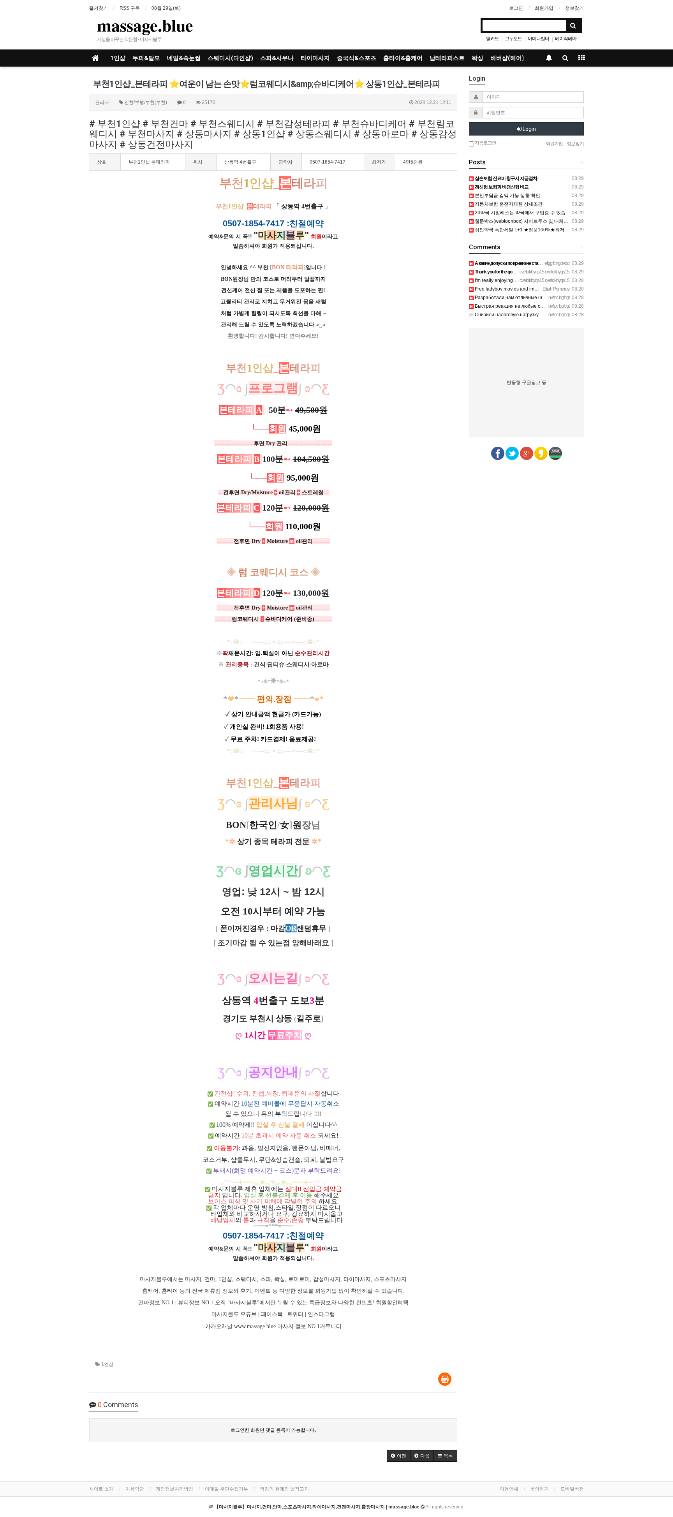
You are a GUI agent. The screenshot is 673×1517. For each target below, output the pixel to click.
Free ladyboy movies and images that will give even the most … (541, 289)
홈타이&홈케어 (403, 58)
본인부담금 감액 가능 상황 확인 (507, 195)
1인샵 (117, 58)
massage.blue (145, 24)
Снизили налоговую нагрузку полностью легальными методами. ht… (550, 314)
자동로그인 (485, 143)
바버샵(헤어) (507, 58)
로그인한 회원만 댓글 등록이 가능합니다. (273, 1430)
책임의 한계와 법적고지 (284, 1489)
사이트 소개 (101, 1489)
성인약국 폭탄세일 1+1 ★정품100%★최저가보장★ (528, 230)
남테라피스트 (447, 58)
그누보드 (513, 38)
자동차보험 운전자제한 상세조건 (508, 204)
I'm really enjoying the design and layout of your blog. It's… (536, 280)
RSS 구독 (130, 8)
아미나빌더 (538, 38)
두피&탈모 (146, 58)
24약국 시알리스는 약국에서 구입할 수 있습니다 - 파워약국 (535, 212)
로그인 (516, 8)
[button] (398, 1456)
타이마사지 (315, 58)
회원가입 (544, 8)
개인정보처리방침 (174, 1489)
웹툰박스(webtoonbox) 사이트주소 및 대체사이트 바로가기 (535, 221)
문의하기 (539, 1489)
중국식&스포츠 (356, 58)
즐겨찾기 (98, 8)
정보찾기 (574, 8)
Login (528, 129)
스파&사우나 (277, 58)
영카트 (492, 38)
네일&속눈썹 (184, 58)
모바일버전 (572, 1489)
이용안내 (509, 1489)
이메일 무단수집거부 (226, 1489)
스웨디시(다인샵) (230, 58)
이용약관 (134, 1489)
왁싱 (477, 58)
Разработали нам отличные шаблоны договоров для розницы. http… (550, 297)
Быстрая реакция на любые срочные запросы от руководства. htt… (549, 306)
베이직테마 (565, 38)
